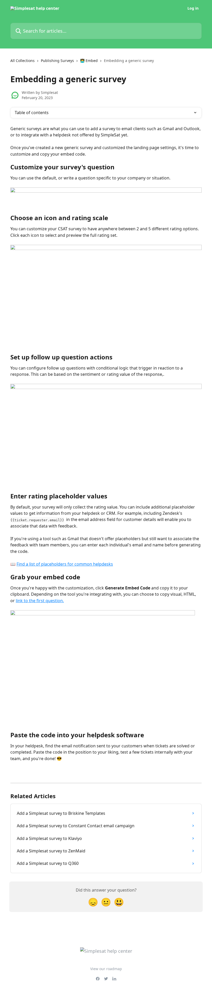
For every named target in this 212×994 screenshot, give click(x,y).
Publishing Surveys (57, 60)
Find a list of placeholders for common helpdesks (65, 564)
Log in (193, 8)
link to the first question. (40, 600)
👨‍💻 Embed (89, 60)
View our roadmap (106, 968)
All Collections (22, 60)
